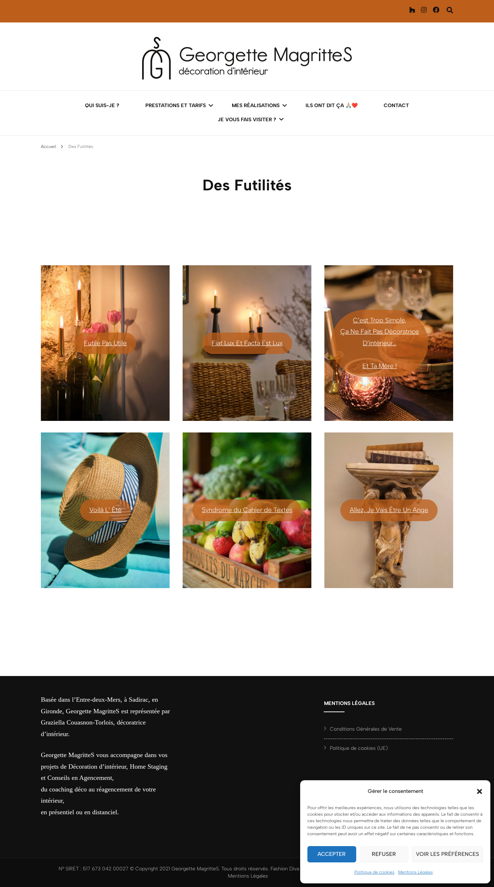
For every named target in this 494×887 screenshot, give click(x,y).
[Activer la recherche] (450, 10)
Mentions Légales (415, 872)
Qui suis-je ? (102, 105)
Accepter (332, 854)
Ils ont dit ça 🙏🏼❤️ (332, 105)
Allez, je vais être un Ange (389, 510)
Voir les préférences (447, 854)
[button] (479, 791)
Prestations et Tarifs (175, 105)
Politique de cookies (374, 872)
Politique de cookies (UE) (359, 748)
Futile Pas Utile (105, 343)
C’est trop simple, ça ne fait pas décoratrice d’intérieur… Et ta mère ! (379, 343)
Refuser (384, 854)
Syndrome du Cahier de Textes (247, 510)
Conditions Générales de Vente (366, 729)
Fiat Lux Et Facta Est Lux (247, 343)
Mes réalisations (256, 105)
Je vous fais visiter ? (247, 120)
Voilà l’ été (105, 510)
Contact (396, 105)
